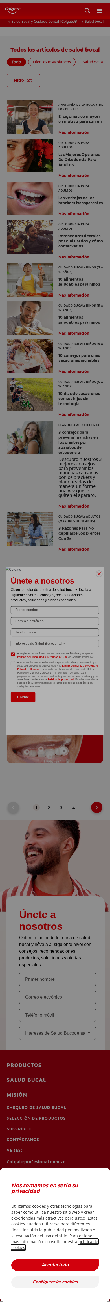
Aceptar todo (55, 1265)
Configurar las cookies (55, 1282)
